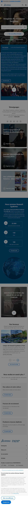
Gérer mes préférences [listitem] (8, 498)
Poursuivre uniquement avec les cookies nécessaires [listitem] (12, 470)
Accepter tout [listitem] (6, 502)
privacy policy (16, 493)
